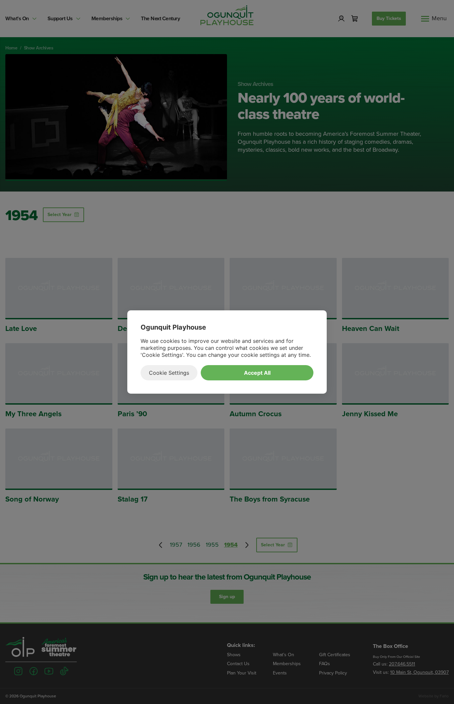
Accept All (257, 372)
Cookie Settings (169, 372)
